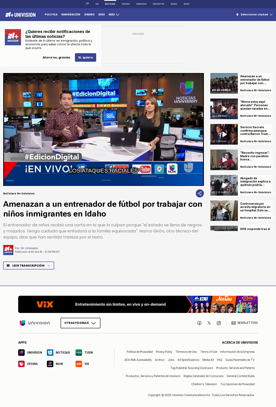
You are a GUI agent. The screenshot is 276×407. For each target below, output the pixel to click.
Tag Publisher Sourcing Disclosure (191, 368)
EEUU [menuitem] (101, 14)
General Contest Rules (241, 376)
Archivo (159, 359)
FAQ (219, 359)
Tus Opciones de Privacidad (237, 384)
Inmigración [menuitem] (70, 14)
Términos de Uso (186, 351)
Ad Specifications (188, 359)
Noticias (110, 4)
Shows (126, 4)
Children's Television (204, 384)
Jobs (171, 359)
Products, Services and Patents (235, 368)
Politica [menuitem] (51, 14)
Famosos (141, 4)
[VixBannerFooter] (138, 304)
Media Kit (208, 359)
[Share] (200, 193)
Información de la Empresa (237, 351)
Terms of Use (208, 351)
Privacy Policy (164, 351)
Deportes (158, 4)
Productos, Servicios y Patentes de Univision (153, 376)
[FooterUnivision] (35, 323)
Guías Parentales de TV (240, 359)
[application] (103, 129)
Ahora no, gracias (56, 57)
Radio (174, 4)
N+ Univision (29, 248)
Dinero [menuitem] (89, 14)
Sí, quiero (85, 57)
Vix (97, 4)
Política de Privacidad (140, 351)
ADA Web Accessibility (138, 359)
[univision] (20, 14)
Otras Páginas (76, 323)
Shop (187, 4)
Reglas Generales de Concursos (203, 376)
